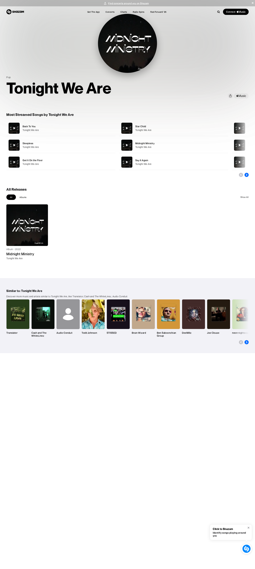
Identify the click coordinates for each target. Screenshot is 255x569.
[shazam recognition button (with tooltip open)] (246, 548)
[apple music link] (241, 95)
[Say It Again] (173, 162)
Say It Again (141, 160)
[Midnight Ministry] (173, 145)
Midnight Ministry (145, 143)
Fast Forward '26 (158, 12)
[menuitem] (93, 11)
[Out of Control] (239, 128)
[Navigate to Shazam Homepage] (15, 11)
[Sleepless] (60, 145)
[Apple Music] (11, 263)
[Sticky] (239, 145)
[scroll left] (241, 175)
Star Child (140, 126)
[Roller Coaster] (239, 162)
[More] (103, 128)
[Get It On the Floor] (60, 162)
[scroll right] (247, 175)
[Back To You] (60, 128)
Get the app (93, 12)
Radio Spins (138, 12)
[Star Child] (173, 128)
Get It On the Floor (33, 160)
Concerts (110, 12)
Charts (123, 12)
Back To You (29, 126)
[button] (253, 2)
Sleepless (28, 143)
